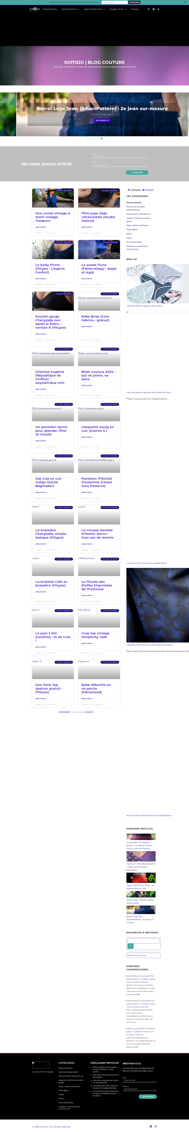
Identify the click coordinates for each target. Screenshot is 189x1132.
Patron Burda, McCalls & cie (138, 214)
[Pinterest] (151, 1126)
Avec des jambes (134, 242)
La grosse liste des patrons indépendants (146, 563)
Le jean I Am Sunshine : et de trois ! (53, 636)
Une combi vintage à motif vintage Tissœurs (52, 216)
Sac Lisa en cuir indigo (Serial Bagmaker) (48, 482)
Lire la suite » (41, 227)
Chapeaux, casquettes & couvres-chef (69, 1108)
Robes (129, 234)
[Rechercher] (130, 946)
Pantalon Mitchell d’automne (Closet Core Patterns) (96, 482)
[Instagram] (155, 1126)
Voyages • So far (116, 9)
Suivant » (89, 712)
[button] (148, 9)
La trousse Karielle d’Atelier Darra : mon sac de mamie (97, 533)
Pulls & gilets (132, 229)
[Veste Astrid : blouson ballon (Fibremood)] (141, 897)
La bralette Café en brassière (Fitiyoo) (51, 583)
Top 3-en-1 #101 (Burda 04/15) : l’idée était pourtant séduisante (140, 867)
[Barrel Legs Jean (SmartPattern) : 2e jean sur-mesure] (141, 913)
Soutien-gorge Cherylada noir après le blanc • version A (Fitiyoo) (50, 322)
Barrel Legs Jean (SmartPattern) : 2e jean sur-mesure (140, 919)
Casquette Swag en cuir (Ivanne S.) (97, 429)
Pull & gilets (64, 1090)
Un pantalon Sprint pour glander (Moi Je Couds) (51, 430)
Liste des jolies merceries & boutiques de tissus (149, 645)
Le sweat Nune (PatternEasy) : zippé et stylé (98, 268)
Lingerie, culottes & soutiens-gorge (71, 1081)
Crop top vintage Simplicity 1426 (95, 635)
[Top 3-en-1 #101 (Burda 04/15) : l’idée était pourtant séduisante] (141, 861)
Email (94, 154)
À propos (135, 9)
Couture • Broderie (105, 116)
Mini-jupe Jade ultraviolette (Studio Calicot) (98, 216)
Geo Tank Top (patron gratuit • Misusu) (49, 688)
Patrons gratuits (50, 9)
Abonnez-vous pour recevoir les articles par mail (74, 2)
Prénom (95, 162)
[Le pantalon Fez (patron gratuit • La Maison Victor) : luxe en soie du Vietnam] (141, 839)
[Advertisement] (94, 29)
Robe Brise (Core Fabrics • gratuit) (95, 318)
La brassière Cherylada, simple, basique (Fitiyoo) (51, 533)
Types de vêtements (93, 9)
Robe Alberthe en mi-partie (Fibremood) (96, 688)
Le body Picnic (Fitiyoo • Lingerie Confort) (50, 268)
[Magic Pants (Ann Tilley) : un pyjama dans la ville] (141, 882)
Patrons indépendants (68, 1072)
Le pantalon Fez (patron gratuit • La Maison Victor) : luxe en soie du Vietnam (94, 108)
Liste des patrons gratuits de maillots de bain (148, 392)
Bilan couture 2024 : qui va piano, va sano (98, 375)
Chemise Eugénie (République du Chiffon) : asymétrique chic (50, 377)
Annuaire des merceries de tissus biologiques (148, 815)
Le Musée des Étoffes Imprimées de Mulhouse (96, 585)
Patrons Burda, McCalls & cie (71, 1076)
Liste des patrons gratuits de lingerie (144, 306)
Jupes (129, 238)
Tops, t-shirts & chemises (137, 225)
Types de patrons (69, 9)
